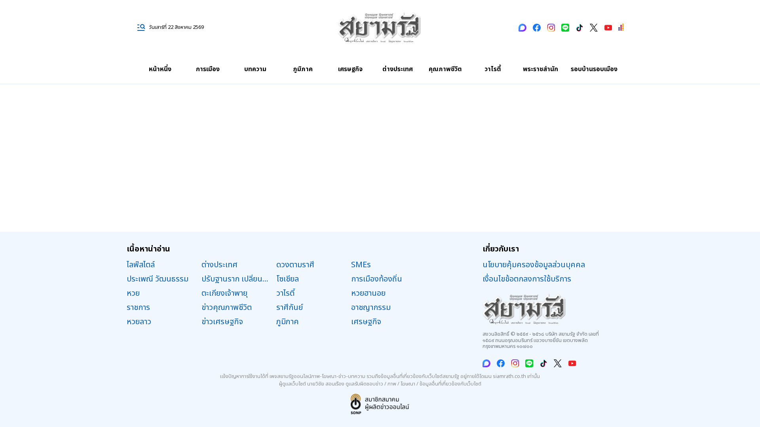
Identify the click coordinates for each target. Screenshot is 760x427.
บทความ (255, 69)
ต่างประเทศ (397, 69)
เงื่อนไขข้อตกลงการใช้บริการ (527, 279)
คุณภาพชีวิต (445, 69)
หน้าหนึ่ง (160, 69)
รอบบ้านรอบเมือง (594, 69)
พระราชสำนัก (540, 69)
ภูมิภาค (303, 69)
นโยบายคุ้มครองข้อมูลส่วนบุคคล (534, 265)
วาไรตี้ (492, 69)
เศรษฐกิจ (350, 69)
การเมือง (208, 69)
